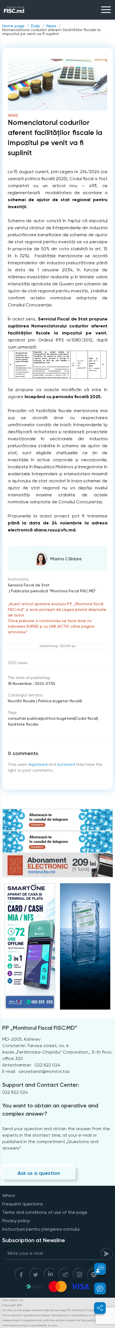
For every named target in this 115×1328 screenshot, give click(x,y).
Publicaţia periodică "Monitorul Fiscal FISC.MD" (53, 591)
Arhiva (8, 1195)
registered (37, 764)
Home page (13, 26)
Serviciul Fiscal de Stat (28, 585)
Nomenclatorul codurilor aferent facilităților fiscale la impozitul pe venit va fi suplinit (51, 32)
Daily (35, 26)
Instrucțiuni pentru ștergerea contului (41, 1229)
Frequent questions (22, 1204)
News (51, 26)
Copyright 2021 (12, 1305)
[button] (97, 1268)
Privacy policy (16, 1220)
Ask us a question (39, 1173)
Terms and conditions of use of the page (44, 1212)
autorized (66, 764)
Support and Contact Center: (40, 1084)
